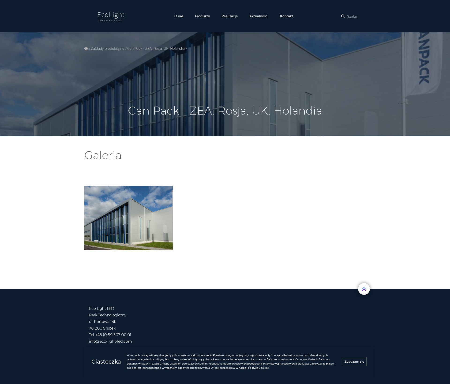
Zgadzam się (354, 361)
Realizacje (229, 16)
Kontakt (286, 16)
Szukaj (352, 16)
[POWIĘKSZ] (128, 218)
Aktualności (258, 16)
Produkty (202, 16)
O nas (178, 16)
